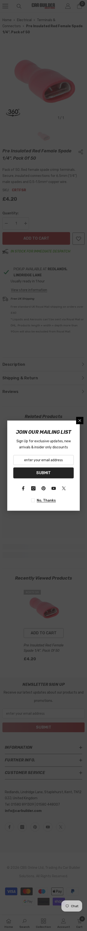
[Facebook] (23, 488)
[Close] (79, 420)
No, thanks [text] (46, 500)
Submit (43, 472)
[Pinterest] (43, 488)
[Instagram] (33, 488)
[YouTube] (54, 488)
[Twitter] (64, 488)
